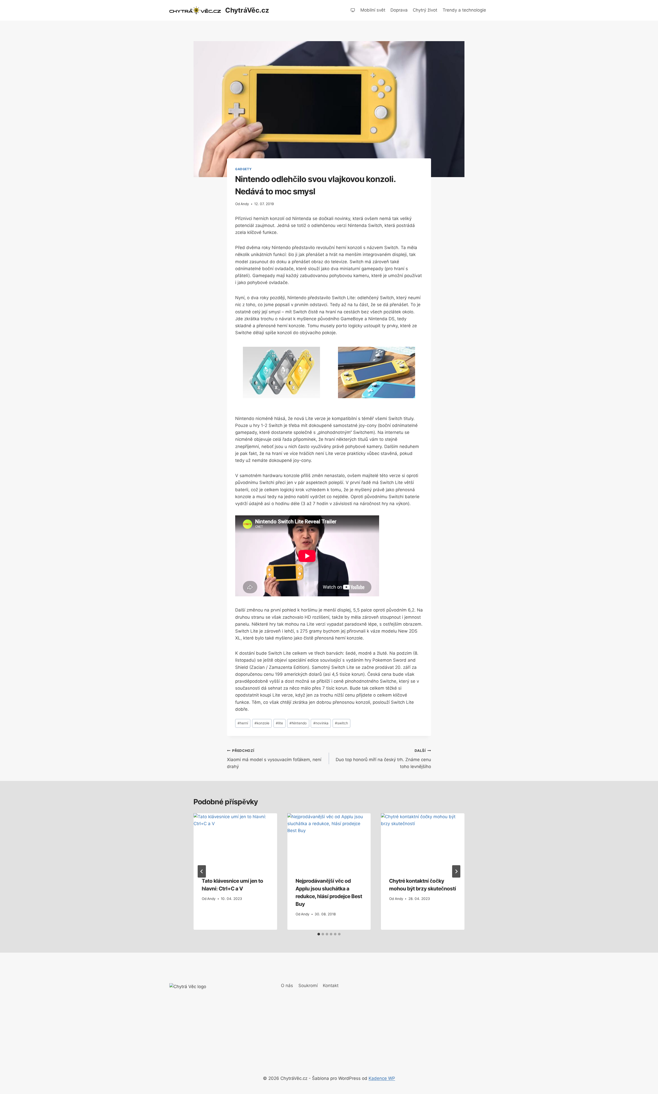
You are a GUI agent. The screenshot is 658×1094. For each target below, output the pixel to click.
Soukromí (308, 985)
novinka (320, 723)
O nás (287, 985)
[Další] (456, 871)
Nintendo (298, 723)
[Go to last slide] (202, 871)
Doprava (399, 10)
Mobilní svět (372, 10)
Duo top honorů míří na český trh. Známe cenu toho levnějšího (383, 759)
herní (242, 723)
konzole (261, 723)
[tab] (318, 934)
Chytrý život (425, 10)
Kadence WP (382, 1078)
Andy (245, 204)
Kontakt (331, 985)
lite (279, 723)
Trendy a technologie (464, 10)
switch (341, 723)
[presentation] (235, 841)
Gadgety (243, 169)
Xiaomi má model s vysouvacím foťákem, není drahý (274, 759)
